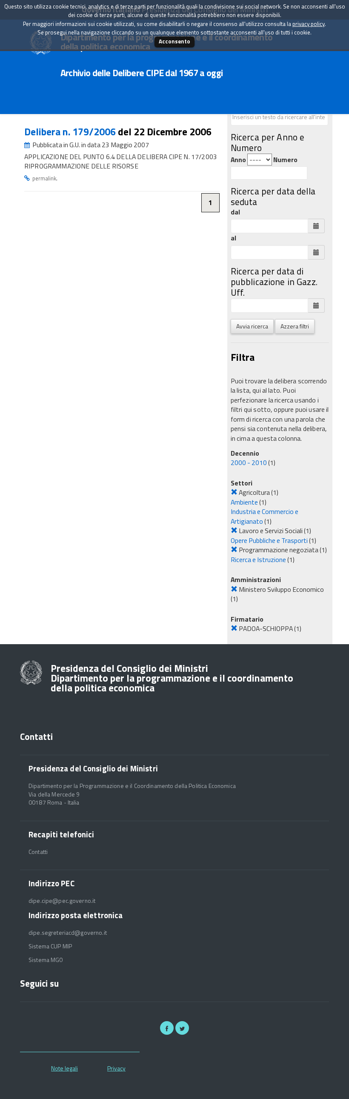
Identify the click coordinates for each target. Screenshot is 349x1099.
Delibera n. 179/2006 (71, 131)
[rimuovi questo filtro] (234, 492)
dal (235, 212)
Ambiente (244, 502)
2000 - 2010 (249, 462)
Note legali (64, 1068)
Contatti (38, 852)
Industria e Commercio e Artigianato (264, 516)
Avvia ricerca (252, 326)
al (233, 238)
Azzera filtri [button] (294, 326)
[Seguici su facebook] (167, 1028)
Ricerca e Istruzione (258, 559)
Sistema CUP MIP (50, 946)
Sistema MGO (46, 960)
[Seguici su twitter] (182, 1028)
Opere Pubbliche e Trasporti (269, 540)
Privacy (116, 1068)
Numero (285, 160)
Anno (238, 160)
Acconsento (174, 41)
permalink (44, 178)
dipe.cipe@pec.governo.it (62, 900)
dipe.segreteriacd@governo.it (68, 932)
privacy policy (308, 24)
